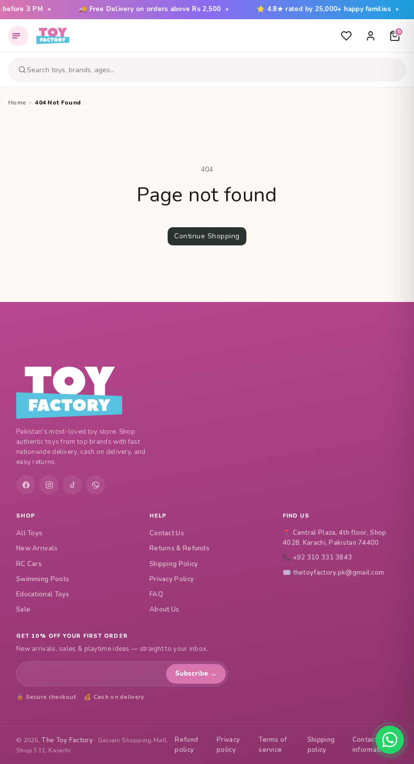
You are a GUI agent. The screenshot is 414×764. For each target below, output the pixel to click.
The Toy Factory (67, 740)
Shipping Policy (173, 564)
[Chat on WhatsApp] (390, 740)
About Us (164, 609)
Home (17, 102)
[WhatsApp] (95, 484)
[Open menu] (18, 36)
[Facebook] (25, 484)
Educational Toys (43, 594)
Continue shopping (207, 236)
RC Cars (29, 564)
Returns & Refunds (179, 548)
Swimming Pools (42, 579)
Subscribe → (196, 673)
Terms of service (272, 744)
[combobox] (214, 70)
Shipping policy (321, 744)
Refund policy (186, 744)
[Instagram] (49, 484)
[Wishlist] (346, 36)
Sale (23, 609)
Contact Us (166, 533)
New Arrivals (37, 548)
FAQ (156, 594)
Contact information (370, 744)
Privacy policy (228, 744)
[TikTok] (72, 484)
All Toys (29, 533)
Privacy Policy (171, 579)
